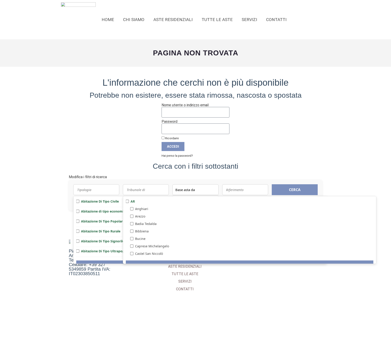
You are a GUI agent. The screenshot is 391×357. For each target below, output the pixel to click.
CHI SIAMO (133, 19)
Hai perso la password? (177, 155)
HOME (108, 19)
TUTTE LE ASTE (217, 19)
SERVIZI (249, 19)
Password (169, 121)
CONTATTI (276, 19)
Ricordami (172, 138)
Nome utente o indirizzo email (185, 105)
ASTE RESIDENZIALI (173, 19)
